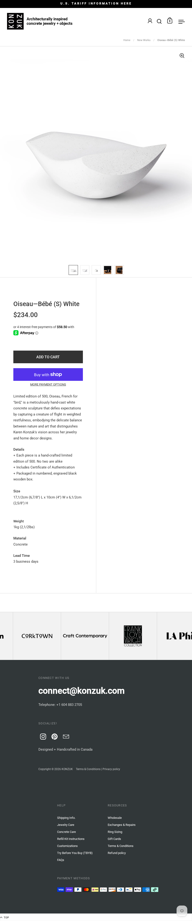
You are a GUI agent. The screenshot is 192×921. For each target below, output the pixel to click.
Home (126, 40)
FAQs (60, 860)
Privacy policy (111, 769)
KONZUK (67, 769)
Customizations (67, 846)
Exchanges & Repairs (122, 825)
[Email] (65, 736)
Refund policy (117, 853)
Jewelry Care (65, 825)
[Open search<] (159, 20)
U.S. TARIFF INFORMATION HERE (96, 3)
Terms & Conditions (88, 769)
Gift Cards (114, 839)
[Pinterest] (54, 736)
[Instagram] (42, 736)
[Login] (150, 21)
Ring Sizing (115, 832)
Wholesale (115, 818)
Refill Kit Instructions (71, 839)
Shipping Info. (66, 818)
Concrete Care (66, 832)
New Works (144, 40)
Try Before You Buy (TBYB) (75, 853)
